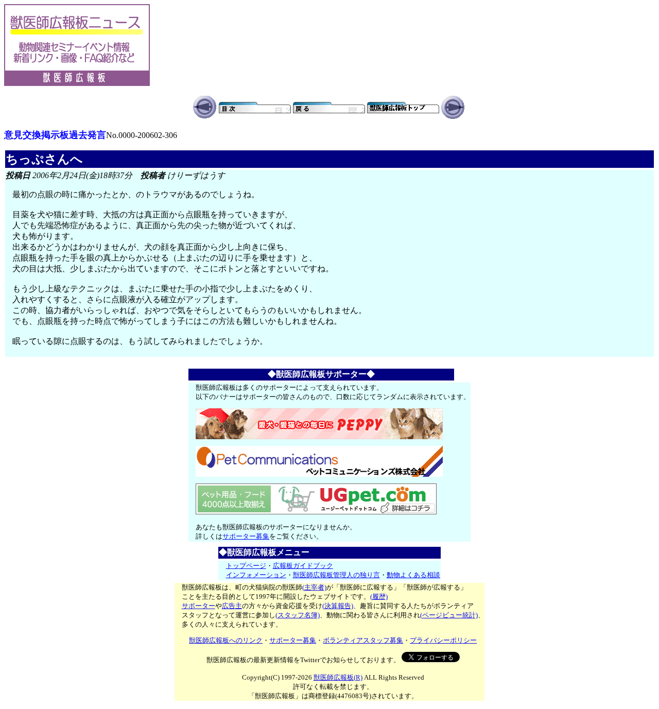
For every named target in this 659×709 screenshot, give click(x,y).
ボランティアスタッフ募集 (363, 640)
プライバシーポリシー (443, 640)
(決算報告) (337, 606)
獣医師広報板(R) (338, 677)
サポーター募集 (245, 536)
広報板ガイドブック (303, 565)
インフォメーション (256, 575)
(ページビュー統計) (449, 615)
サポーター (198, 606)
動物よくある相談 (413, 575)
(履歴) (379, 596)
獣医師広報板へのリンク (226, 640)
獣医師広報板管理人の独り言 (336, 575)
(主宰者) (314, 587)
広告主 (232, 606)
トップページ (246, 565)
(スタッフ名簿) (297, 615)
